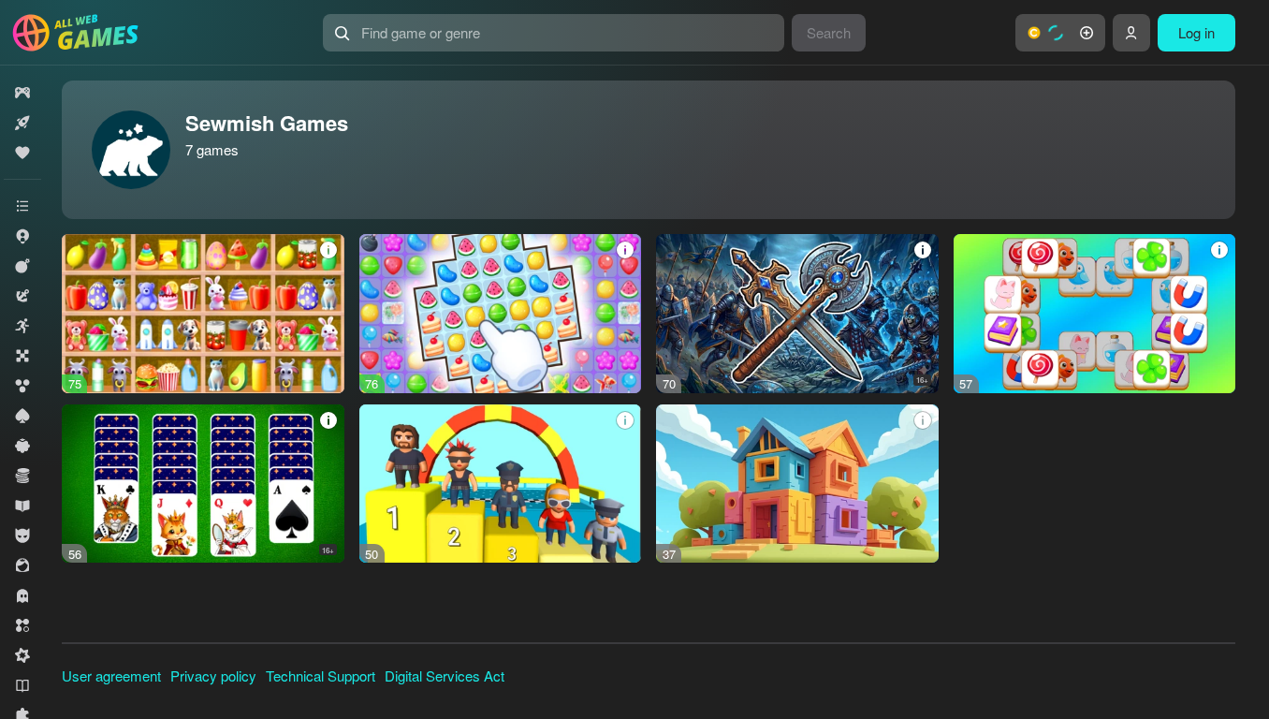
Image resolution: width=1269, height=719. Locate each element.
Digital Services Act (444, 675)
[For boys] (22, 535)
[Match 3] (22, 625)
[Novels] (22, 685)
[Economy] (22, 476)
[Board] (22, 356)
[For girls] (22, 565)
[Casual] (22, 446)
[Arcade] (22, 326)
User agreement (111, 675)
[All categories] (22, 206)
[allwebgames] (81, 32)
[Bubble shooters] (22, 386)
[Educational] (22, 506)
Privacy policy (213, 675)
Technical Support (320, 675)
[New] (22, 123)
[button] (1060, 32)
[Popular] (22, 153)
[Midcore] (22, 655)
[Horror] (22, 595)
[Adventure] (22, 296)
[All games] (22, 93)
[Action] (22, 266)
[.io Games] (22, 236)
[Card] (22, 416)
